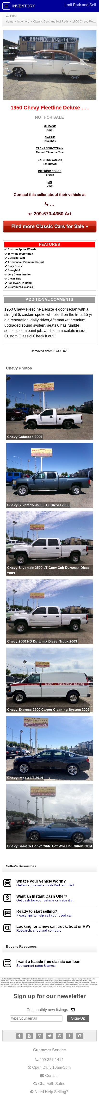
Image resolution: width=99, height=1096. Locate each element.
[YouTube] (29, 1036)
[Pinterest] (59, 1036)
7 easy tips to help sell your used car (44, 915)
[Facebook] (19, 1036)
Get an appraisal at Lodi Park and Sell (45, 885)
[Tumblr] (69, 1036)
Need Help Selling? (51, 1092)
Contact (51, 1076)
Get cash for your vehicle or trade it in (45, 900)
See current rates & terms (36, 965)
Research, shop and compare (39, 930)
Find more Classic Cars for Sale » (49, 226)
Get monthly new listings (47, 1010)
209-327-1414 (51, 1060)
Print (13, 16)
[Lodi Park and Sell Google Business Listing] (79, 1036)
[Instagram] (39, 1036)
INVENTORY (53, 5)
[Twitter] (49, 1036)
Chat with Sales (51, 1084)
